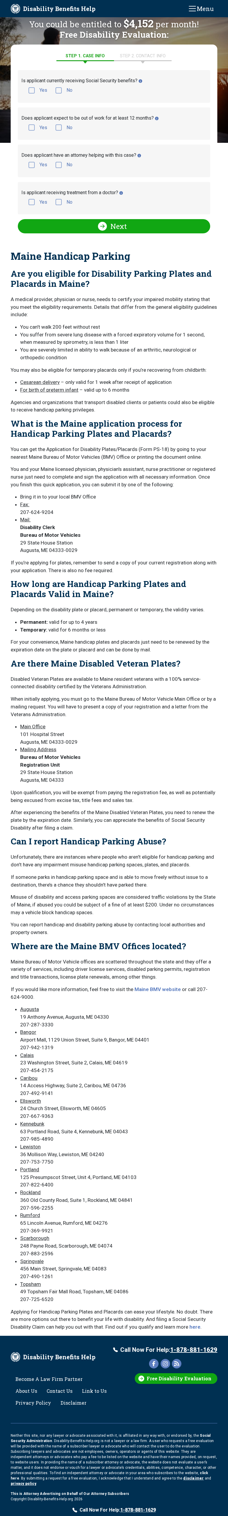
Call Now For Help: (168, 1349)
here (194, 1327)
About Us (26, 1391)
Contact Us (59, 1391)
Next (118, 226)
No (69, 90)
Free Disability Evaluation (179, 1378)
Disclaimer (73, 1403)
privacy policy (23, 1484)
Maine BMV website (157, 989)
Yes (43, 90)
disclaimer (193, 1478)
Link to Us (94, 1391)
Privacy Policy (33, 1403)
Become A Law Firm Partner (49, 1379)
